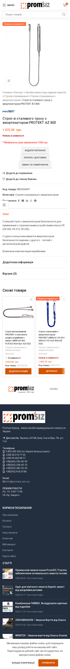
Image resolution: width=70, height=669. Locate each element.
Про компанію (10, 515)
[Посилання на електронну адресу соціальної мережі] (23, 200)
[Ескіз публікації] (8, 574)
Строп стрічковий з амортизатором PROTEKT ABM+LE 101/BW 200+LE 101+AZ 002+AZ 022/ (52, 337)
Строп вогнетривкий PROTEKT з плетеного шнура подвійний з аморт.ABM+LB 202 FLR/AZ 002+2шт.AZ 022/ (18, 337)
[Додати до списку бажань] (31, 300)
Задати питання (35, 150)
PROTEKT (9, 354)
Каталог (18, 92)
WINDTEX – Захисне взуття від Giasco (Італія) (41, 635)
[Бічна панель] (4, 205)
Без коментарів (35, 578)
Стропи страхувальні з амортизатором (37, 194)
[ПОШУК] (63, 14)
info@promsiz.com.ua (18, 481)
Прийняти (48, 663)
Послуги (7, 526)
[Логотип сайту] (35, 5)
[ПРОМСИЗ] (21, 388)
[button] (18, 371)
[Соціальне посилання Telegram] (35, 200)
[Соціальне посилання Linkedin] (27, 200)
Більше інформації (23, 663)
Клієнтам (8, 538)
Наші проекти (10, 532)
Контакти (8, 550)
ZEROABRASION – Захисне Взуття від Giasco (40, 620)
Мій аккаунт (9, 544)
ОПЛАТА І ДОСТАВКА (35, 157)
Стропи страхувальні (16, 96)
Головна (7, 92)
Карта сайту (9, 556)
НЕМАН (54, 389)
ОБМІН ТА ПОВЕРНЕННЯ (35, 164)
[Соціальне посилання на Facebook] (19, 200)
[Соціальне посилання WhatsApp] (31, 200)
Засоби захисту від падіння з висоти (46, 92)
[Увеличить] (9, 81)
